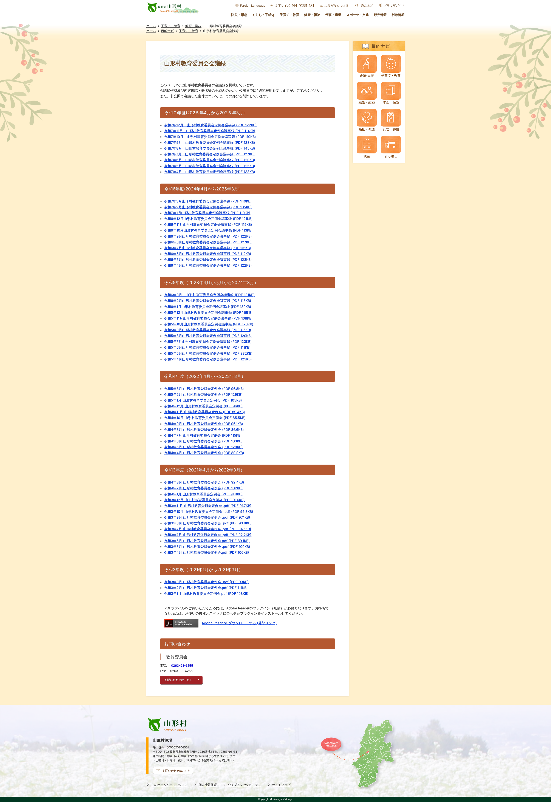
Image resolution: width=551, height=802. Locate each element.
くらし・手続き (263, 15)
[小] (294, 5)
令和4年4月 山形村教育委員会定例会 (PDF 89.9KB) (204, 453)
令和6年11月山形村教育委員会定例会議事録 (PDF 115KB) (208, 224)
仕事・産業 (333, 15)
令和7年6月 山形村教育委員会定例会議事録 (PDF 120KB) (209, 160)
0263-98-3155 (182, 665)
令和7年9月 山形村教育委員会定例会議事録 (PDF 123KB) (209, 142)
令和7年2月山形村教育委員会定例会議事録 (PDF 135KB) (208, 207)
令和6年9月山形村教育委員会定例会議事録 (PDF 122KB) (208, 236)
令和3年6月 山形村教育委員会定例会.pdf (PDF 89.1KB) (207, 541)
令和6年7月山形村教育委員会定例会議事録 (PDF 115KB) (207, 248)
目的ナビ (167, 31)
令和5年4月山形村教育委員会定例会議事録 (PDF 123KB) (208, 359)
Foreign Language (252, 5)
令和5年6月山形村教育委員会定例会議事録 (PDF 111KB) (207, 347)
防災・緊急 (239, 15)
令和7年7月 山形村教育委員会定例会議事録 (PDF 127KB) (209, 154)
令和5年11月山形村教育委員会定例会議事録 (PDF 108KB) (208, 318)
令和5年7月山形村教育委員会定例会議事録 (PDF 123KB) (208, 341)
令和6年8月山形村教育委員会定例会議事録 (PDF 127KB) (208, 242)
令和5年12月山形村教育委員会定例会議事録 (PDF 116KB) (208, 312)
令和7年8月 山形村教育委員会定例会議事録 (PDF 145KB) (209, 148)
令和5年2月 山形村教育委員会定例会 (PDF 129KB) (203, 394)
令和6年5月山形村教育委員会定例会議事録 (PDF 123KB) (208, 259)
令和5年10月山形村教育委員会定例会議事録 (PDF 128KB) (208, 324)
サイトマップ (281, 785)
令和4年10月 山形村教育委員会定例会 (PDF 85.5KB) (205, 418)
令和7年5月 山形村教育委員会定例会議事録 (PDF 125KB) (209, 166)
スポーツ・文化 (357, 15)
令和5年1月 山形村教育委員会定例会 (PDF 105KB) (203, 400)
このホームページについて (169, 785)
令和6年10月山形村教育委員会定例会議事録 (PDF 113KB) (208, 230)
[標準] (303, 5)
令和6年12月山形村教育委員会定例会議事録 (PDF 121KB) (208, 218)
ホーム (151, 26)
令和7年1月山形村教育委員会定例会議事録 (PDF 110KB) (207, 213)
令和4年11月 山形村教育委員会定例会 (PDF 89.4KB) (204, 412)
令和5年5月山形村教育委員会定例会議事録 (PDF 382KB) (208, 353)
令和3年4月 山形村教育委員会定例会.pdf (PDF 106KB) (206, 552)
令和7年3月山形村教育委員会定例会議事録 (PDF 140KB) (208, 201)
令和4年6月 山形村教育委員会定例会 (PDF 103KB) (203, 441)
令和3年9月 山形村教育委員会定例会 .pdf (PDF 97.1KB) (207, 517)
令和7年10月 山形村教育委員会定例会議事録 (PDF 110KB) (210, 136)
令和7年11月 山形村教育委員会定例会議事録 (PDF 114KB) (209, 131)
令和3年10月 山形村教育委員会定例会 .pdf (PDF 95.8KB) (208, 511)
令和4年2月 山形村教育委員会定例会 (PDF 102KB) (203, 488)
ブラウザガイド (394, 5)
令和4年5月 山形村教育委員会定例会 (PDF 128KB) (203, 447)
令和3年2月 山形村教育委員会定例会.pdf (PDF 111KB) (206, 588)
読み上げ (367, 5)
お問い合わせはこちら (178, 679)
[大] (311, 5)
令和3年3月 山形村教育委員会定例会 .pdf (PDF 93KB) (206, 582)
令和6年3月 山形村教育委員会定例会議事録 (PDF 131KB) (209, 295)
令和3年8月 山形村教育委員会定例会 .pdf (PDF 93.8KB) (208, 523)
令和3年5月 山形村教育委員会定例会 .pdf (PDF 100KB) (207, 546)
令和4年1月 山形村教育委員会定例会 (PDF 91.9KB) (203, 494)
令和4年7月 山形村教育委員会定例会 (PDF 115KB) (203, 435)
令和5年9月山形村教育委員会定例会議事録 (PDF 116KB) (207, 330)
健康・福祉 (312, 15)
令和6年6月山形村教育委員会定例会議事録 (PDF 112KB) (207, 254)
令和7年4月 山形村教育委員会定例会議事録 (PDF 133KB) (209, 172)
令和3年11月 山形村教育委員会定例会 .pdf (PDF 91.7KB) (207, 506)
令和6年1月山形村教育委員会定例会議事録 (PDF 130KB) (207, 306)
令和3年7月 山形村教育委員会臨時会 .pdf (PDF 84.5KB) (207, 529)
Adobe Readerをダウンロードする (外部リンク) (239, 623)
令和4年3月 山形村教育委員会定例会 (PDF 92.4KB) (204, 482)
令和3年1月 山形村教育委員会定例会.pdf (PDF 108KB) (206, 593)
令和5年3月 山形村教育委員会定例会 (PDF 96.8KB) (204, 388)
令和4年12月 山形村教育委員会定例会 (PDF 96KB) (203, 406)
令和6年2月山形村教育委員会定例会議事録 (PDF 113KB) (207, 300)
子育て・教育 (289, 15)
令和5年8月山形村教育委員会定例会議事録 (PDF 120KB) (208, 336)
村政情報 (398, 15)
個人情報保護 (208, 785)
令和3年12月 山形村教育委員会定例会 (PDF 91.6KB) (204, 500)
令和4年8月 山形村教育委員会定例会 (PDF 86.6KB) (204, 429)
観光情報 (380, 15)
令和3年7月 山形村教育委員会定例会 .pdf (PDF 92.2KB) (207, 535)
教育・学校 (193, 26)
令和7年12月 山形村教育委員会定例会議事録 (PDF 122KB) (210, 125)
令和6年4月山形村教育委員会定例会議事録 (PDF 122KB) (208, 265)
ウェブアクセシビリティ (244, 785)
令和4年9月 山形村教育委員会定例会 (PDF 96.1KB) (203, 424)
